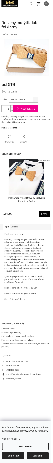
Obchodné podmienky (11, 332)
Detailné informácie (10, 127)
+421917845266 (12, 365)
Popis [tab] (6, 226)
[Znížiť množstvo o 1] (11, 110)
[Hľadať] (31, 4)
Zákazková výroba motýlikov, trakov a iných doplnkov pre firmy (25, 345)
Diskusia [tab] (14, 226)
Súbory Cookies (8, 328)
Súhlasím (38, 455)
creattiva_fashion (13, 378)
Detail (44, 214)
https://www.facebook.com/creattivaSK (23, 374)
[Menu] (46, 4)
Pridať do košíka (27, 109)
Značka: (9, 34)
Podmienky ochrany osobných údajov (17, 336)
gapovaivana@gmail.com (17, 361)
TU (18, 438)
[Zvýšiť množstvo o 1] (11, 107)
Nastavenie (25, 446)
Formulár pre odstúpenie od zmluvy (17, 340)
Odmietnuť (13, 455)
